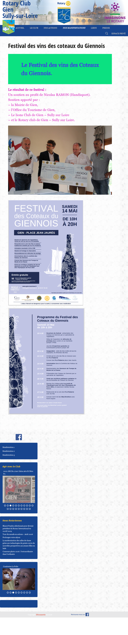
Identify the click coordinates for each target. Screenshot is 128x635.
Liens (94, 28)
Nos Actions (50, 28)
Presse (106, 28)
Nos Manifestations (74, 28)
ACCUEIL (20, 28)
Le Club (34, 28)
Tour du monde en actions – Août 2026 (18, 547)
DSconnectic (41, 627)
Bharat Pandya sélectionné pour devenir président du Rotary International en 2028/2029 (18, 541)
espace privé (119, 33)
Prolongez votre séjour (11, 550)
